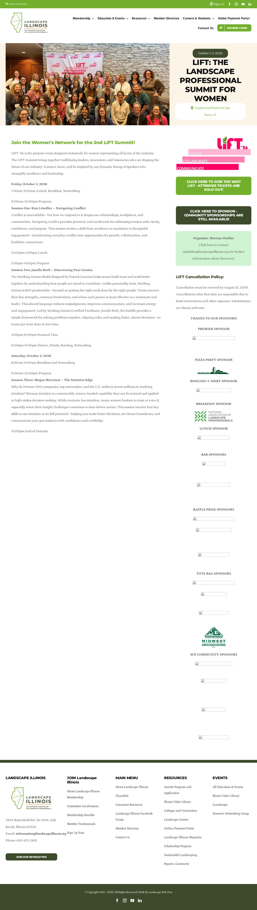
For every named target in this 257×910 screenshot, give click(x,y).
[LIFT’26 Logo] (31, 786)
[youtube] (243, 4)
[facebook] (229, 4)
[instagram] (236, 4)
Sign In (218, 4)
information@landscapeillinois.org (41, 834)
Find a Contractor (17, 4)
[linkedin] (249, 4)
